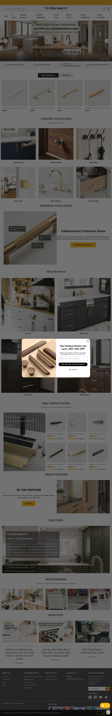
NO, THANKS (73, 369)
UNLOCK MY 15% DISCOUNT (73, 364)
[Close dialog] (88, 341)
